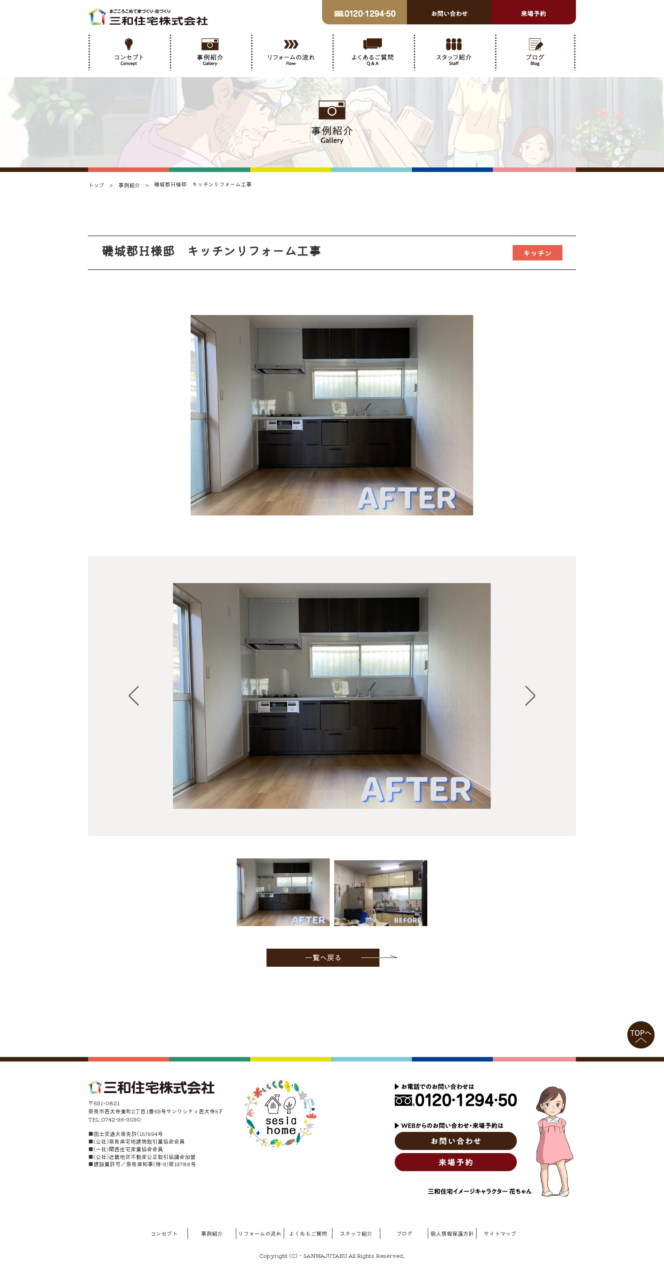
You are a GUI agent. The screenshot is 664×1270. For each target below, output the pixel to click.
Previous (134, 696)
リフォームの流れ (259, 1233)
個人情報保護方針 (452, 1233)
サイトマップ (500, 1233)
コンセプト (164, 1233)
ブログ (404, 1233)
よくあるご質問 (308, 1233)
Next (530, 696)
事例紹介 (212, 1233)
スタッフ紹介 (356, 1233)
